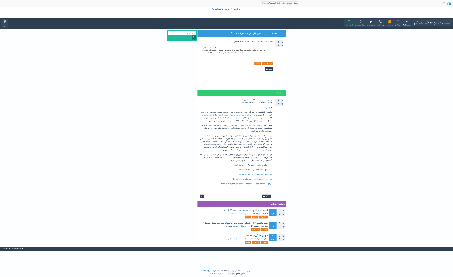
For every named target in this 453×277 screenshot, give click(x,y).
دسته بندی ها (360, 25)
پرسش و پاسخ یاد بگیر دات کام (432, 23)
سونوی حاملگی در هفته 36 (256, 235)
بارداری (269, 63)
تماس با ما (249, 270)
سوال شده (269, 41)
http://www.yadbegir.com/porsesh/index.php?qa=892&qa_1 (246, 184)
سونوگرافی (263, 217)
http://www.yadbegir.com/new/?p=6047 (254, 169)
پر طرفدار (389, 25)
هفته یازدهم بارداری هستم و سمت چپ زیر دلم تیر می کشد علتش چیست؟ (235, 223)
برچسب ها (371, 25)
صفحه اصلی (406, 25)
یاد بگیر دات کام (225, 273)
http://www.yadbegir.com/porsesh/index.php (252, 179)
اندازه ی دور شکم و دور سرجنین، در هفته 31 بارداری (246, 210)
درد (264, 63)
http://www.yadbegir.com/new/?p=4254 (254, 174)
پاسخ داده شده (267, 100)
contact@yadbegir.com (210, 270)
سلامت (257, 63)
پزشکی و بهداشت (248, 41)
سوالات (397, 25)
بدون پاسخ (381, 25)
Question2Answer (17, 249)
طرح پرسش (349, 25)
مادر (253, 229)
